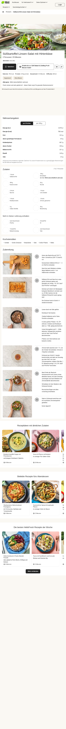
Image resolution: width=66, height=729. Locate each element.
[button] (33, 169)
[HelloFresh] (5, 2)
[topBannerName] (33, 19)
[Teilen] (61, 67)
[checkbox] (3, 60)
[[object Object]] (57, 67)
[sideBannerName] (33, 102)
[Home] (3, 12)
